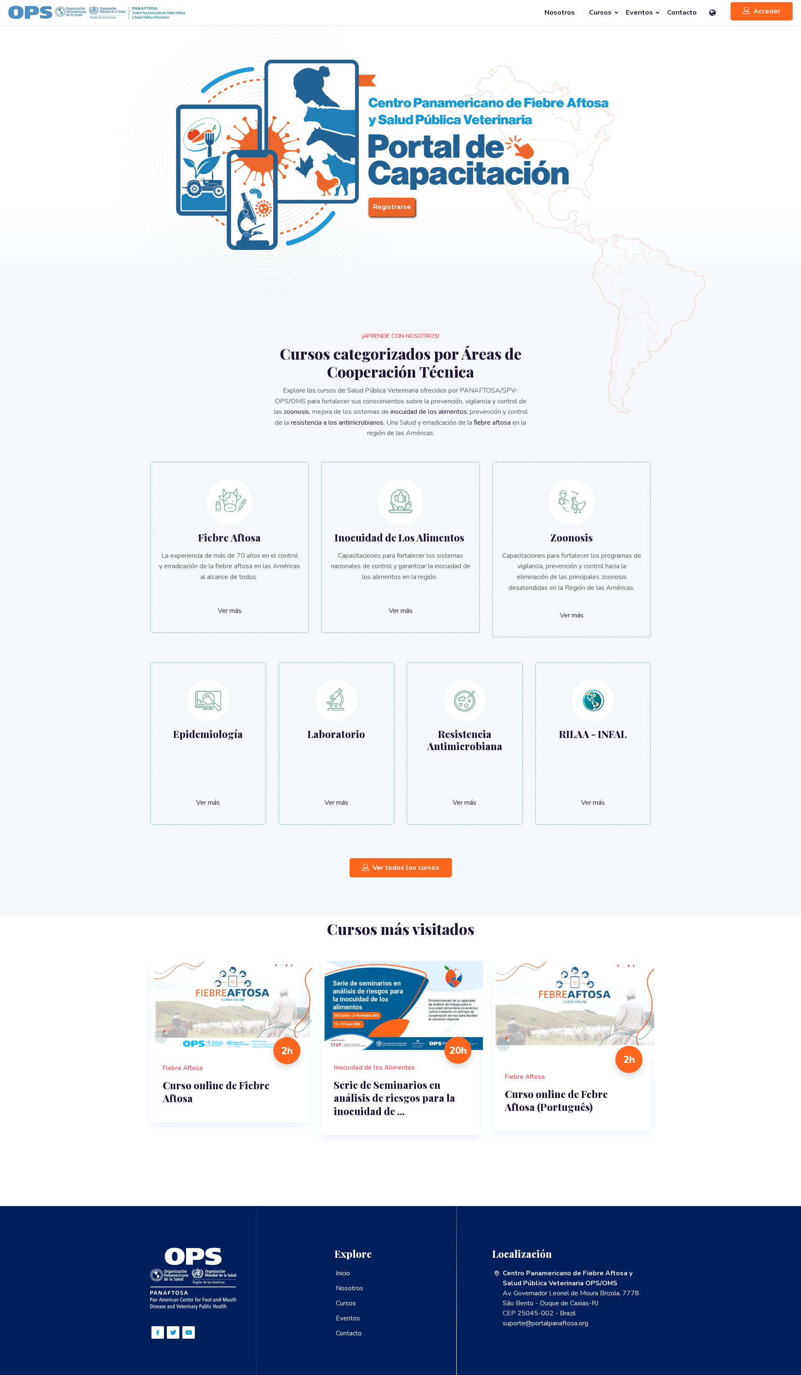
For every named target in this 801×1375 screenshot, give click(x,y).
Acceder (766, 11)
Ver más (230, 610)
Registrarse (392, 207)
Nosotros (349, 1288)
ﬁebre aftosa (492, 422)
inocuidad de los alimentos (428, 411)
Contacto (349, 1333)
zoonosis (296, 411)
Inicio (343, 1273)
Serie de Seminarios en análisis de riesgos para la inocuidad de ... (394, 1097)
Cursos (346, 1303)
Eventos (348, 1318)
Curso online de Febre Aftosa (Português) (556, 1100)
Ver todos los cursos (406, 867)
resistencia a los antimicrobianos (337, 422)
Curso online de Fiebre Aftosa (216, 1092)
